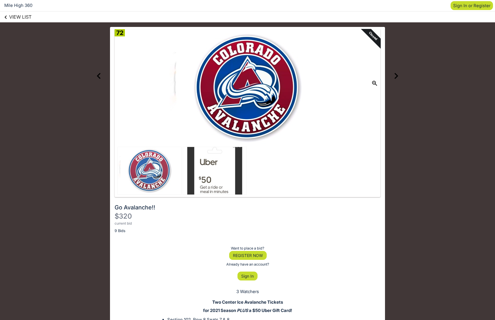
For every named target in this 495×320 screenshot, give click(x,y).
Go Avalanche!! (135, 207)
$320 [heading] (123, 216)
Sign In (247, 276)
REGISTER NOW (248, 255)
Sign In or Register (471, 5)
